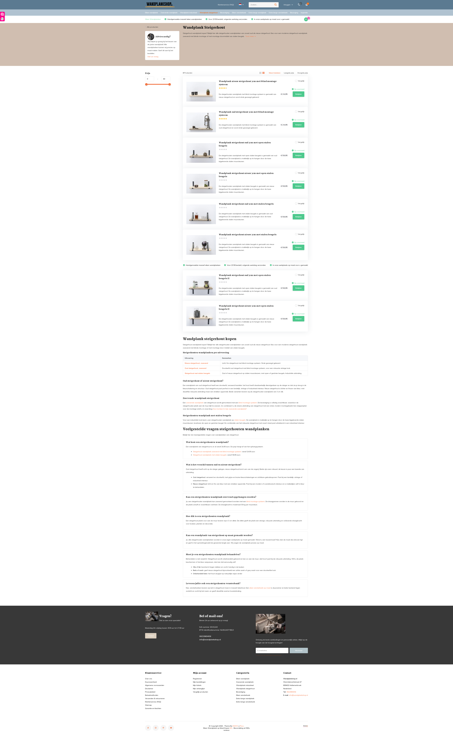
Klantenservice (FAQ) (226, 5)
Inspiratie (304, 13)
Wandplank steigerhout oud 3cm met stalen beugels (246, 204)
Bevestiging (224, 13)
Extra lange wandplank (257, 13)
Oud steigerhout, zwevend (195, 368)
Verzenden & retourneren (155, 698)
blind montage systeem (248, 403)
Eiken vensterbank (239, 13)
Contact (151, 636)
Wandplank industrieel (188, 13)
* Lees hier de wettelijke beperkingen (269, 655)
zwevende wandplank (194, 403)
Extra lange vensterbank (278, 13)
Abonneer (298, 650)
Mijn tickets (197, 685)
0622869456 (205, 636)
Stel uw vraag (152, 57)
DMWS (235, 726)
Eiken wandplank (151, 13)
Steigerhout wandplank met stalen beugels (209, 455)
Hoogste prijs (303, 73)
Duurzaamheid (151, 682)
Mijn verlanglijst (199, 689)
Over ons (148, 679)
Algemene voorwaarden (154, 685)
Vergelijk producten (200, 692)
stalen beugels (239, 420)
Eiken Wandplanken (153, 19)
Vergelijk (301, 81)
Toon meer (249, 36)
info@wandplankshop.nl (210, 639)
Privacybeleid (150, 692)
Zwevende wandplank (169, 13)
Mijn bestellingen (199, 682)
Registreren (197, 679)
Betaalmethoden (151, 695)
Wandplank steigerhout (209, 13)
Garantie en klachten (153, 708)
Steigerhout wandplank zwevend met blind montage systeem (217, 452)
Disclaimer (149, 689)
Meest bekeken (274, 73)
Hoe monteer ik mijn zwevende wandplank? (230, 409)
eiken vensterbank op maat (260, 588)
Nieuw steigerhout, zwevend (196, 363)
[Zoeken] (276, 4)
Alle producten (152, 27)
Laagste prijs (289, 73)
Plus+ (242, 726)
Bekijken (298, 94)
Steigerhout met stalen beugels (197, 373)
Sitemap (148, 705)
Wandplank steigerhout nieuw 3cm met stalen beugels (247, 234)
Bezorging (294, 13)
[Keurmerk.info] (305, 726)
